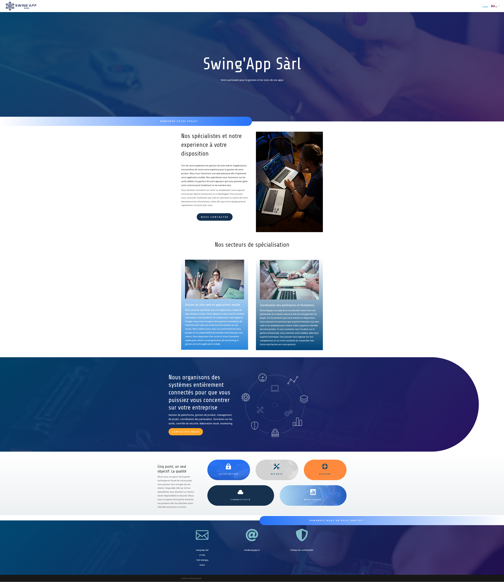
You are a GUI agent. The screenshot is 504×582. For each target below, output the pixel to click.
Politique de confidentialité (301, 550)
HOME (485, 7)
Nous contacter (214, 217)
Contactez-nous (186, 431)
